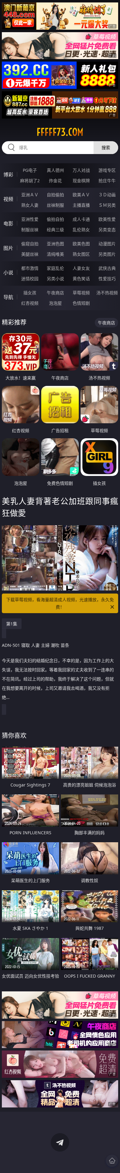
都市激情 (29, 268)
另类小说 (55, 278)
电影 (8, 223)
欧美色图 (81, 244)
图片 (8, 248)
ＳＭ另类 (107, 205)
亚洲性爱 (29, 219)
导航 (8, 297)
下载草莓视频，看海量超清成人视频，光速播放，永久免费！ (60, 603)
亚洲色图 (55, 244)
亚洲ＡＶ (29, 195)
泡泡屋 (55, 303)
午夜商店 (55, 293)
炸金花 (55, 180)
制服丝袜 (29, 229)
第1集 (11, 624)
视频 (8, 199)
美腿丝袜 (29, 254)
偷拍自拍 (55, 219)
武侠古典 (107, 268)
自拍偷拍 (55, 195)
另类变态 (107, 229)
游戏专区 (107, 170)
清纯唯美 (55, 254)
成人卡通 (81, 219)
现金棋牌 (81, 180)
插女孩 (29, 293)
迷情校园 (29, 278)
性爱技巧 (107, 278)
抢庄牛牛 (107, 180)
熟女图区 (81, 254)
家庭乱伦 (55, 268)
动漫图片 (107, 244)
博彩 (8, 174)
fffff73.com (60, 132)
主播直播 (81, 205)
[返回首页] (112, 1161)
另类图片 (107, 254)
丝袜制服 (55, 205)
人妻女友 (81, 268)
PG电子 (30, 170)
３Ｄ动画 (107, 195)
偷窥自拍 (29, 244)
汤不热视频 (107, 293)
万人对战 (81, 170)
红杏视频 (29, 303)
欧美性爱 (107, 219)
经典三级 (55, 229)
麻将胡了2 (30, 180)
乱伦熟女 (81, 229)
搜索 (106, 147)
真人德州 (55, 170)
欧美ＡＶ (81, 195)
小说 (8, 272)
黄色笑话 (81, 278)
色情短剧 (81, 303)
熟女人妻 (29, 205)
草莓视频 (81, 293)
